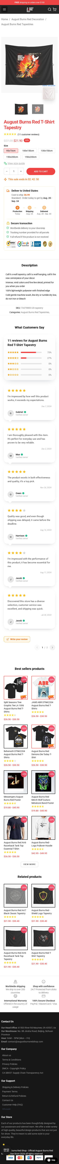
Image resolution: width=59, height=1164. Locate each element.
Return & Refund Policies (14, 1096)
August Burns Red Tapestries (17, 24)
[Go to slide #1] (21, 109)
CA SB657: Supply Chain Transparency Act (22, 1073)
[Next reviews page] (52, 647)
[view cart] (54, 9)
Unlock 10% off (6, 1150)
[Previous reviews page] (37, 647)
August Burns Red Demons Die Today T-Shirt (41, 754)
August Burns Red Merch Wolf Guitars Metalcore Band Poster (42, 800)
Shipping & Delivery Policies (15, 1087)
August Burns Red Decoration (27, 19)
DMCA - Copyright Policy (14, 1068)
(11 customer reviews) (28, 134)
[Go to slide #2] (37, 109)
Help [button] (53, 1160)
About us (6, 1055)
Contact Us (7, 1100)
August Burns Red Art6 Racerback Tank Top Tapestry (15, 956)
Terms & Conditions (11, 1059)
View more (29, 864)
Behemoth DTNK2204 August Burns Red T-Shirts (14, 754)
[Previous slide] (6, 65)
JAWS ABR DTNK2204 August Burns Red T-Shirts (42, 705)
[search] (49, 9)
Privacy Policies (9, 1064)
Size (6, 145)
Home (4, 19)
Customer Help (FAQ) (12, 1104)
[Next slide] (53, 65)
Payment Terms (9, 1091)
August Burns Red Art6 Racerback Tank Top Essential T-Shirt (15, 845)
